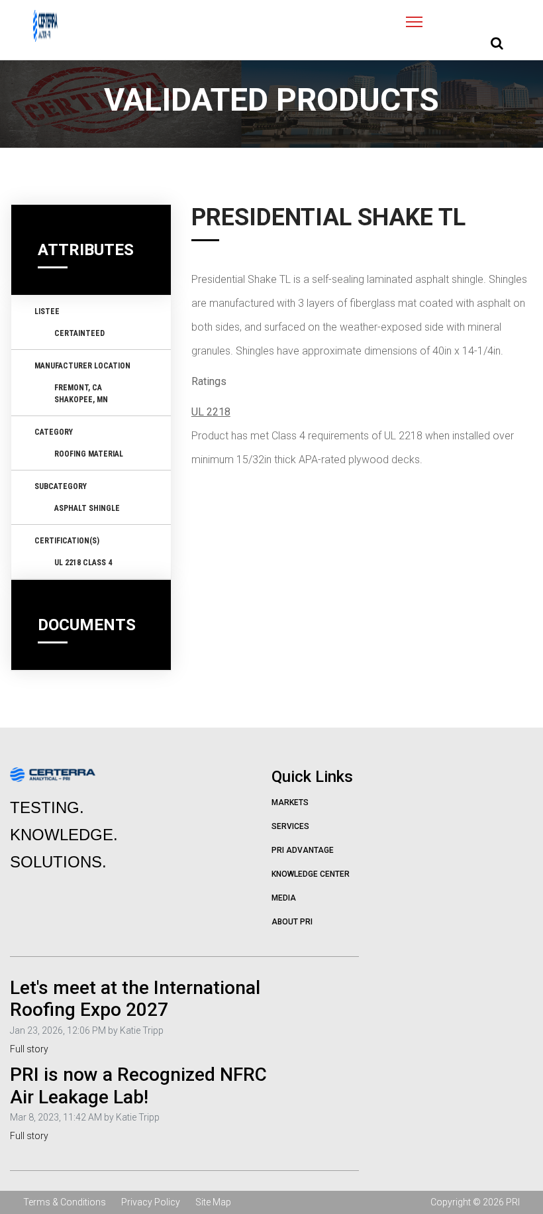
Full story (29, 1049)
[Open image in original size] (45, 26)
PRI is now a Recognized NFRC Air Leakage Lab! (138, 1086)
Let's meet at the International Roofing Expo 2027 (135, 999)
